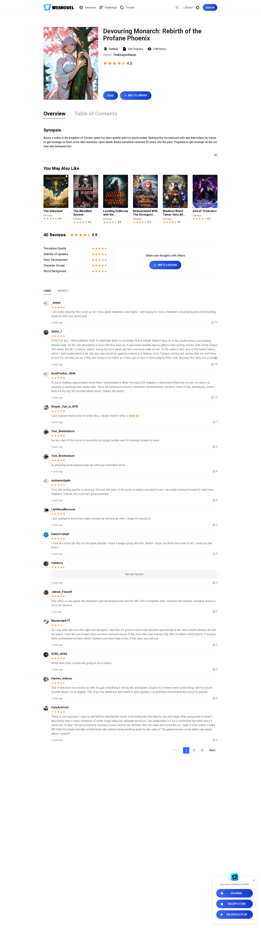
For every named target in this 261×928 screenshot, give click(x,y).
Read (110, 95)
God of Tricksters (205, 211)
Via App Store (237, 903)
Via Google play (236, 914)
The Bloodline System (82, 212)
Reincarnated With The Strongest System (145, 212)
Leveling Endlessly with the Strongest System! (115, 212)
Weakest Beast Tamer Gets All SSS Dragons (173, 212)
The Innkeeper (53, 211)
